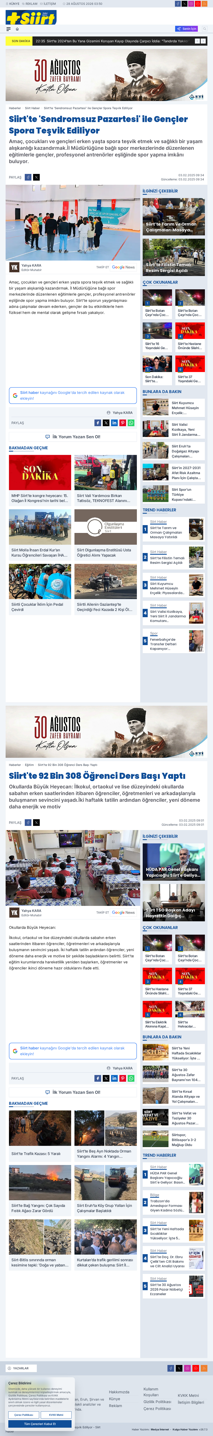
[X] (184, 4)
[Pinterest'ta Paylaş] (122, 423)
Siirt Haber (32, 108)
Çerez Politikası (157, 1408)
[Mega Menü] (8, 29)
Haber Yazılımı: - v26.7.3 (169, 1429)
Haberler (15, 108)
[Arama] (204, 28)
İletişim (50, 3)
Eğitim (29, 765)
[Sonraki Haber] (203, 41)
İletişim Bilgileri (191, 1402)
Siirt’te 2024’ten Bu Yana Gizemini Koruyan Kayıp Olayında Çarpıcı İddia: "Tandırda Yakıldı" (113, 41)
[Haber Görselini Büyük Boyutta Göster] (73, 223)
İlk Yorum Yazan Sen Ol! (76, 436)
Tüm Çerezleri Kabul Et (40, 1424)
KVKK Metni (188, 1395)
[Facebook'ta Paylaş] (28, 177)
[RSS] (204, 4)
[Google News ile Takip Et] (123, 267)
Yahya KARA (31, 267)
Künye (14, 3)
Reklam (31, 3)
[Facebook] (178, 4)
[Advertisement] (73, 351)
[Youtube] (198, 4)
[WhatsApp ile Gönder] (131, 423)
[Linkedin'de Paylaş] (114, 423)
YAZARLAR (20, 1368)
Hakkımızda (119, 1392)
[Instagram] (191, 4)
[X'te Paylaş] (36, 177)
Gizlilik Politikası (157, 1402)
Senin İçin (189, 28)
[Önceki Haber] (197, 41)
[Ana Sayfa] (17, 29)
